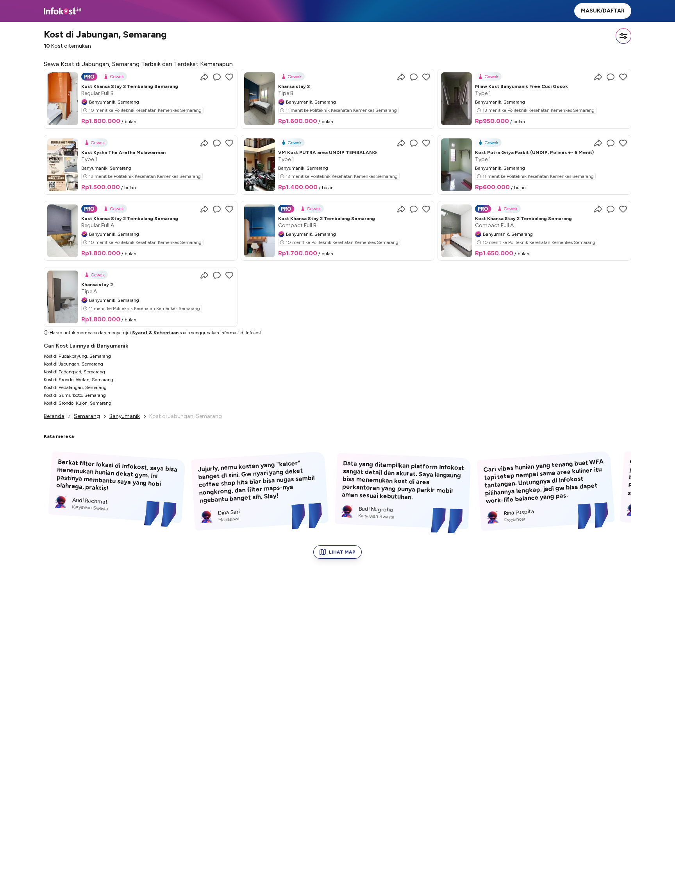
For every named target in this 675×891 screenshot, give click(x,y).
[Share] (204, 77)
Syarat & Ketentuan (155, 332)
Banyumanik (124, 416)
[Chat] (217, 77)
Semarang (87, 416)
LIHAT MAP (342, 552)
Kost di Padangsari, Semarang (74, 372)
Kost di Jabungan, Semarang (73, 364)
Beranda (54, 416)
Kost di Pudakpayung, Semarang (77, 356)
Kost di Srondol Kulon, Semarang (77, 403)
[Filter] (623, 36)
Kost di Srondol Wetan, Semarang (78, 379)
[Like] (229, 77)
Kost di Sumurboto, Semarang (75, 395)
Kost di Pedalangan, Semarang (75, 387)
